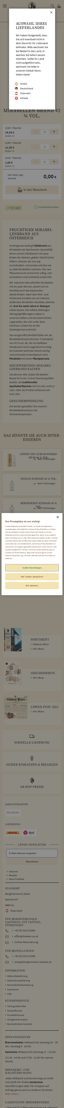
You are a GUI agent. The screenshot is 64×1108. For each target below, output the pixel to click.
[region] (32, 554)
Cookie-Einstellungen (32, 567)
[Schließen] (57, 517)
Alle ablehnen (32, 585)
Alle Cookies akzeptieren (32, 576)
